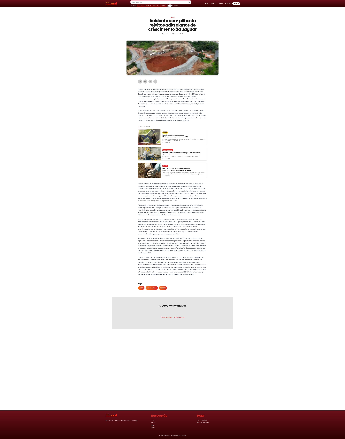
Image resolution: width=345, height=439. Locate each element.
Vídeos (152, 425)
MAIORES (228, 3)
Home (152, 420)
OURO (172, 17)
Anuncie (236, 3)
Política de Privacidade (203, 422)
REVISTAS (213, 3)
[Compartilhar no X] (150, 81)
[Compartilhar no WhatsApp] (155, 81)
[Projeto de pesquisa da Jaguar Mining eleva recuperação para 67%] (172, 137)
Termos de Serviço (202, 420)
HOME (206, 3)
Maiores (153, 427)
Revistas (153, 422)
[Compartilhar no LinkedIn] (145, 81)
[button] (172, 58)
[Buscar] (189, 2)
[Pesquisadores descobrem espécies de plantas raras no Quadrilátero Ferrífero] (172, 170)
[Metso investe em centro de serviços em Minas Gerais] (172, 154)
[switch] (170, 5)
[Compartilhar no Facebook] (140, 81)
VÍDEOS (221, 3)
